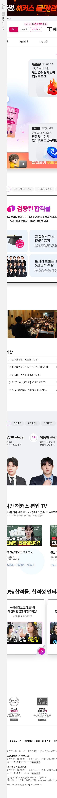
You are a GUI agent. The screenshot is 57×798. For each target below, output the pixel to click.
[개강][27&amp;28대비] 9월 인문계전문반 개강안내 (29, 390)
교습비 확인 (36, 762)
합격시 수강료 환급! (36, 24)
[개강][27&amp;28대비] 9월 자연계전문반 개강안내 (29, 382)
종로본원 (23, 29)
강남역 (13, 29)
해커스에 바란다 (43, 741)
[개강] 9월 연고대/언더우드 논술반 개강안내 (28, 367)
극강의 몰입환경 (44, 189)
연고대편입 (48, 423)
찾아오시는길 (15, 741)
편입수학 (17, 423)
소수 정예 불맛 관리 (22, 189)
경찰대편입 (32, 423)
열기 (3, 19)
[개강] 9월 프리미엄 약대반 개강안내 (25, 375)
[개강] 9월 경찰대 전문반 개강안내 (24, 359)
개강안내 (24, 41)
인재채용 (29, 741)
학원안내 (4, 41)
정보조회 (43, 778)
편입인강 (35, 29)
